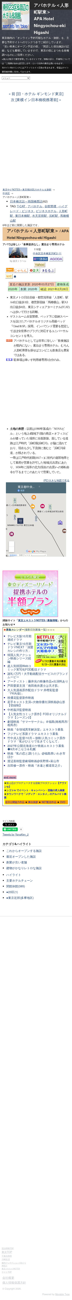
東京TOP (7, 1252)
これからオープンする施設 (24, 851)
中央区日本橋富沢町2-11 (47, 253)
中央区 (6, 193)
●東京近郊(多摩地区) (20, 898)
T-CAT (21, 206)
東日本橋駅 (23, 215)
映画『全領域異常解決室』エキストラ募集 (35, 729)
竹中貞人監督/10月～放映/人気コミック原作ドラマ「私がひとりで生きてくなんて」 (36, 739)
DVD (62, 802)
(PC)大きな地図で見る (56, 480)
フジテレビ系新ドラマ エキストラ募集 (32, 733)
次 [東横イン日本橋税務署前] (34, 99)
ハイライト (13, 874)
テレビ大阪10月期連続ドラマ (19, 638)
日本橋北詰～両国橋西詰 (26, 201)
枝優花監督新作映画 (20, 697)
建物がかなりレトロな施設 (24, 868)
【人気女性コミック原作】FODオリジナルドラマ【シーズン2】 (37, 715)
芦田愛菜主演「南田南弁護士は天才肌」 (34, 685)
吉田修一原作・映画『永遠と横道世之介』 (35, 765)
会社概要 (8, 1277)
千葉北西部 (7, 1255)
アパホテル (35, 206)
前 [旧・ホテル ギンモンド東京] (37, 93)
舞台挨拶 (33, 802)
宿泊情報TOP (8, 1248)
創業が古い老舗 (16, 862)
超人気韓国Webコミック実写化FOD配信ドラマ (26, 667)
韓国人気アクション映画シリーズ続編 (19, 658)
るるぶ (49, 270)
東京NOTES (11, 1268)
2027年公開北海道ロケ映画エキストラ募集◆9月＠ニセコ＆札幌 (35, 747)
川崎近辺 (6, 1259)
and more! (10, 777)
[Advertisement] (36, 147)
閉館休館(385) (15, 886)
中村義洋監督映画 (19, 710)
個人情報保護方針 (14, 1282)
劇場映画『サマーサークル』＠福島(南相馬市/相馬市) (37, 723)
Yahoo (39, 265)
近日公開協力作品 (14, 802)
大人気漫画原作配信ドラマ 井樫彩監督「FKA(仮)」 (32, 691)
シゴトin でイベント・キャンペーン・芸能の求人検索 (35, 790)
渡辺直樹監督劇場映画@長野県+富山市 (33, 761)
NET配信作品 (49, 802)
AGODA (56, 259)
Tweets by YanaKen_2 (16, 834)
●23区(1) (12, 892)
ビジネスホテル (46, 211)
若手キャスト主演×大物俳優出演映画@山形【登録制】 (36, 703)
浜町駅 (54, 215)
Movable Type (62, 1294)
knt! (9, 276)
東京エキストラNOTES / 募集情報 (38, 620)
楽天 (35, 270)
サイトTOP (7, 1271)
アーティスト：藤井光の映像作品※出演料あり (37, 681)
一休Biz (41, 259)
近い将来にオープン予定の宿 (21, 46)
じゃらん (20, 270)
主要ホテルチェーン (19, 880)
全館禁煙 (50, 206)
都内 (14, 1262)
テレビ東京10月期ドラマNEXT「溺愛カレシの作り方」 (20, 647)
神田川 (4, 1265)
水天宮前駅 (40, 215)
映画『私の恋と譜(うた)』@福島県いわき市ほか (36, 755)
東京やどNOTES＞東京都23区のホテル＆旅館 (27, 189)
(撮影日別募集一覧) (25, 629)
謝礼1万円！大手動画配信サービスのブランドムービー (37, 675)
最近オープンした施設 (21, 856)
